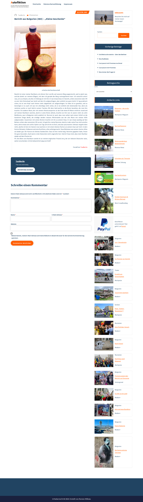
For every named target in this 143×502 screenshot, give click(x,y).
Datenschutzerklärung (52, 4)
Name (13, 215)
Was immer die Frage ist (107, 72)
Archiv (96, 87)
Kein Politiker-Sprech (122, 327)
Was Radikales (104, 59)
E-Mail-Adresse (57, 215)
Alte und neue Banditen (122, 409)
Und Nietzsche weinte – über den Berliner (112, 54)
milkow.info (119, 13)
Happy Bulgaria (120, 426)
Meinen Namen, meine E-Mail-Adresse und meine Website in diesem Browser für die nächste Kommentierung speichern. (47, 237)
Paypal (123, 226)
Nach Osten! (119, 344)
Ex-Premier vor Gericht (122, 259)
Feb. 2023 (83, 12)
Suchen (99, 32)
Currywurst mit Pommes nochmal (110, 63)
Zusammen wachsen (121, 293)
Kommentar (15, 198)
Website (13, 224)
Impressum (68, 4)
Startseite (37, 4)
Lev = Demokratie (120, 242)
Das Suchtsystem (120, 175)
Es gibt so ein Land (121, 394)
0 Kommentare (33, 15)
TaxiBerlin (20, 161)
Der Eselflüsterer (120, 126)
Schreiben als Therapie (122, 158)
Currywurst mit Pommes (107, 68)
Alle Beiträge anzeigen (25, 170)
